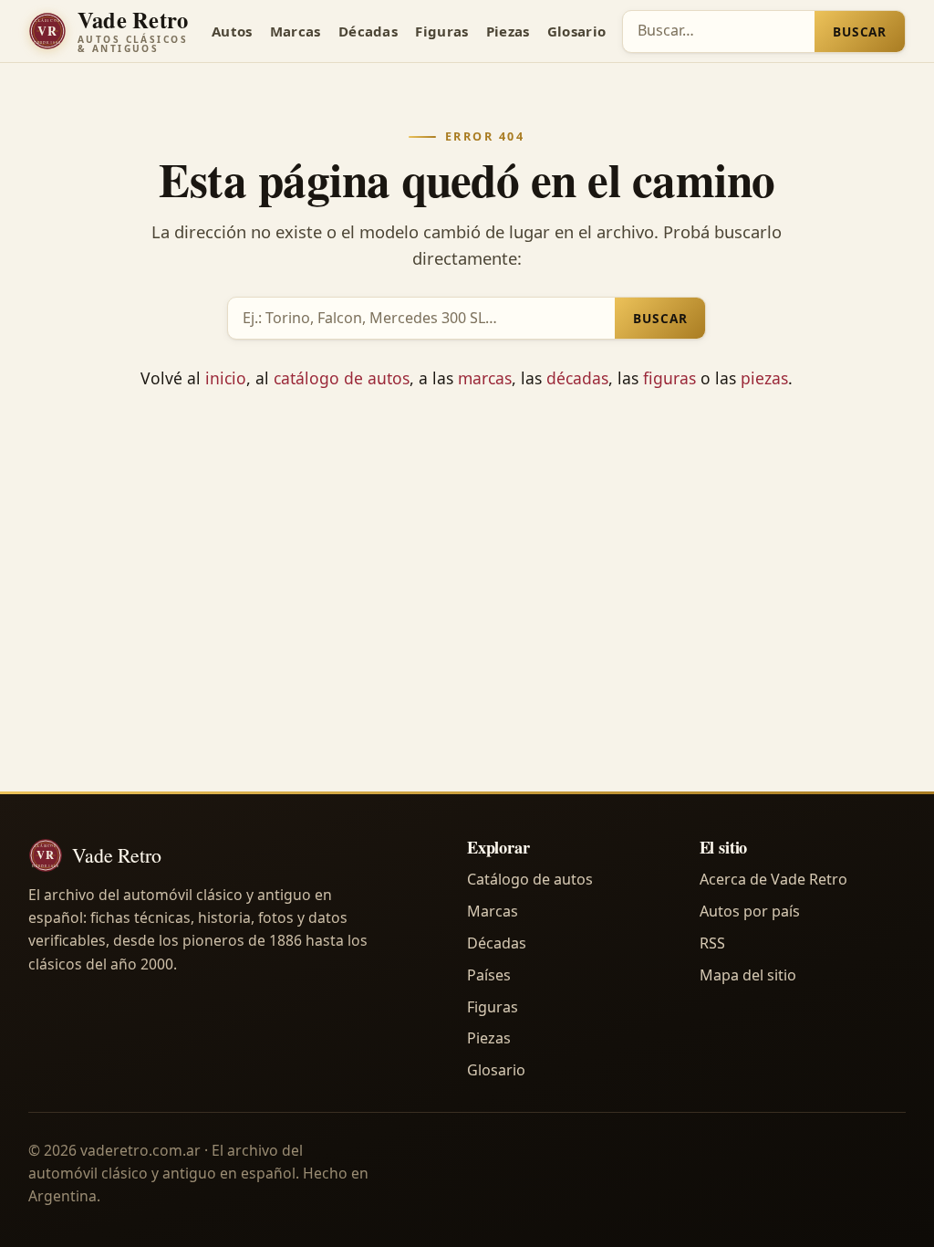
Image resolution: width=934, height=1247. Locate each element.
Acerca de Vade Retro (773, 879)
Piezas (508, 31)
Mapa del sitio (748, 975)
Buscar (860, 31)
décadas (577, 378)
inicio (225, 378)
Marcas (295, 31)
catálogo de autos (342, 378)
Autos (232, 31)
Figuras (441, 31)
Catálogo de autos (530, 879)
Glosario (576, 31)
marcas (485, 378)
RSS (712, 943)
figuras (669, 378)
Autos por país (750, 911)
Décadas (368, 31)
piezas (764, 378)
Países (489, 975)
